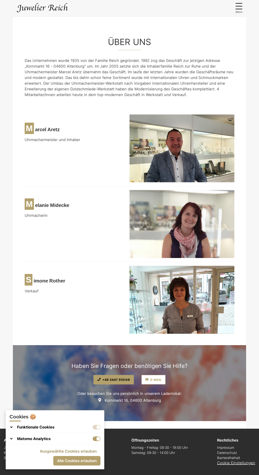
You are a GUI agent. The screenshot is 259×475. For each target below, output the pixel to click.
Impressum (225, 448)
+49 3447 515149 (116, 380)
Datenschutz (227, 453)
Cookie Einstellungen (236, 463)
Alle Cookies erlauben (77, 460)
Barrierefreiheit (228, 458)
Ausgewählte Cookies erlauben (68, 451)
